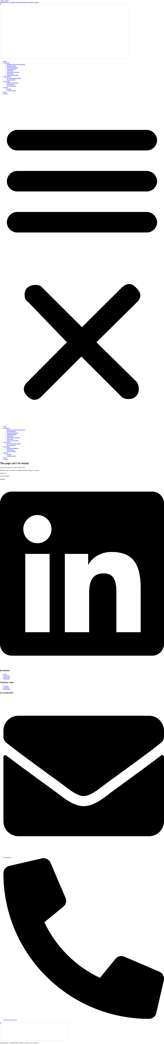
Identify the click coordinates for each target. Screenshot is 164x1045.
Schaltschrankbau (11, 69)
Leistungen (6, 63)
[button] (82, 260)
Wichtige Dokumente (12, 83)
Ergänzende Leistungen (13, 72)
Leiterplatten (10, 70)
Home (5, 61)
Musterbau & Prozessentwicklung (16, 64)
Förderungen (10, 84)
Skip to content (5, 0)
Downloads (6, 81)
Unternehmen (7, 76)
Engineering (10, 73)
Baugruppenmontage (12, 67)
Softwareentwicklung (12, 75)
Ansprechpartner (11, 90)
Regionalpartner (11, 80)
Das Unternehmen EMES (14, 78)
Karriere (5, 93)
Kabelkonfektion (11, 66)
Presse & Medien (11, 86)
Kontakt (5, 87)
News (5, 92)
